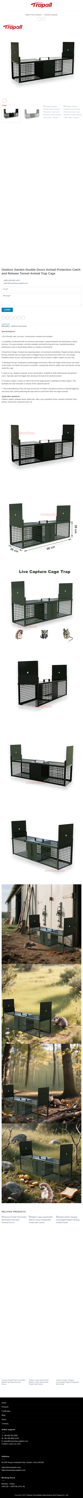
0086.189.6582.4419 (11, 280)
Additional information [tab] (19, 326)
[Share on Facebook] (7, 317)
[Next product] (39, 19)
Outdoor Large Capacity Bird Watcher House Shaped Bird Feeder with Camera (38, 1382)
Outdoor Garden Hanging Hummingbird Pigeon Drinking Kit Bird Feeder (67, 1382)
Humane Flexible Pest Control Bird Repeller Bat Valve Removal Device (13, 1382)
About (4, 1419)
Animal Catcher (51, 15)
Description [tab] (6, 326)
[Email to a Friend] (15, 317)
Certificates (6, 1411)
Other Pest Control (33, 15)
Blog (3, 1415)
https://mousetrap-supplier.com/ (13, 1470)
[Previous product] (43, 19)
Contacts (5, 1424)
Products (5, 1407)
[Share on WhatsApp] (3, 317)
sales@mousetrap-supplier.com (15, 283)
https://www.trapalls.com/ (11, 1467)
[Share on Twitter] (11, 317)
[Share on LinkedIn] (23, 317)
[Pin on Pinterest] (19, 317)
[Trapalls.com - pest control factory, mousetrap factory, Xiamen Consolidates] (41, 5)
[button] (3, 5)
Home (4, 1403)
